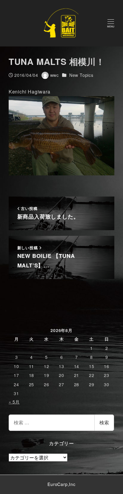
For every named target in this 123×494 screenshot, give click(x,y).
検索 (104, 422)
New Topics (81, 75)
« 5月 (14, 402)
